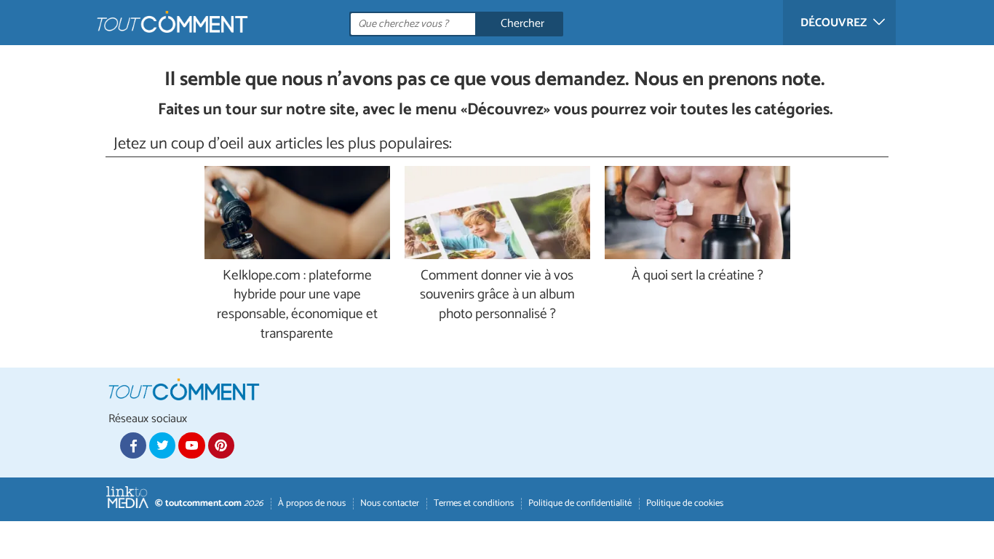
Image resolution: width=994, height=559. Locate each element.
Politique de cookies (684, 503)
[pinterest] (221, 445)
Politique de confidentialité (580, 503)
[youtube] (191, 445)
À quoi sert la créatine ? (697, 276)
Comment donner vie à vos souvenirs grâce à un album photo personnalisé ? (497, 295)
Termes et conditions (474, 503)
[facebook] (133, 445)
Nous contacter (389, 503)
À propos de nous (312, 503)
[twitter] (162, 445)
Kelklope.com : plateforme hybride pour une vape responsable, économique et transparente (297, 305)
